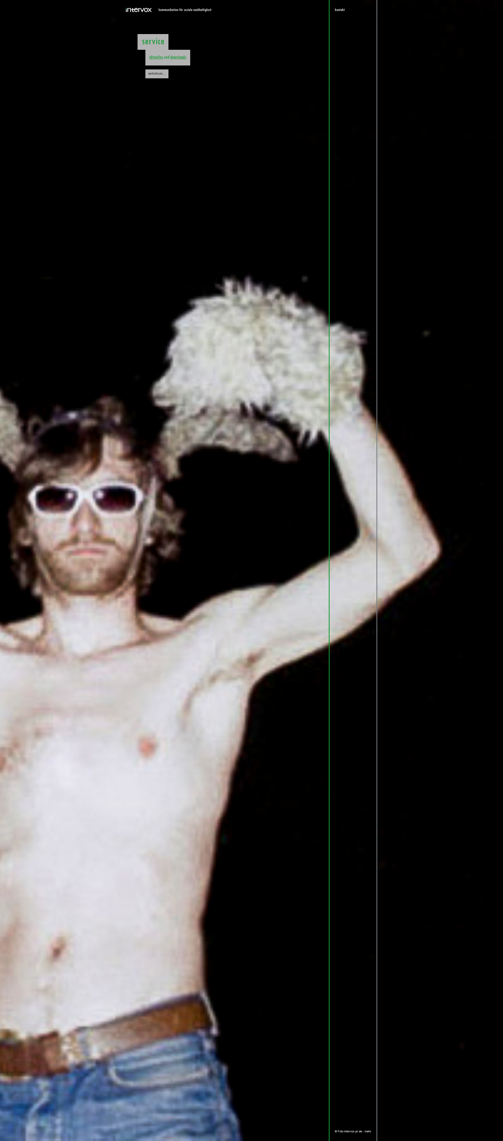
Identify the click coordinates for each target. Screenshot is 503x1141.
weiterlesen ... (157, 73)
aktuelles (156, 58)
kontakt (340, 10)
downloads (178, 58)
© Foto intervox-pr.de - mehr (353, 1131)
